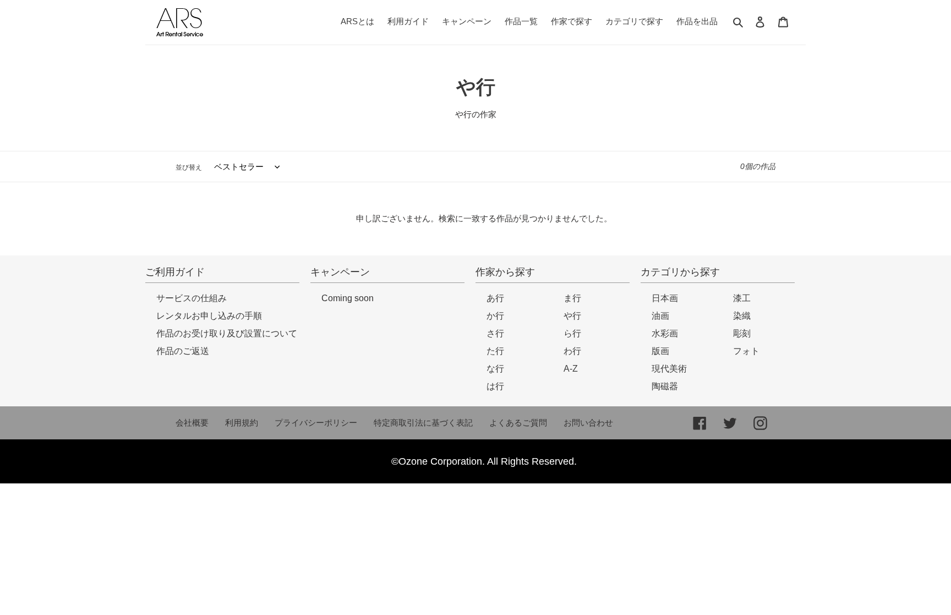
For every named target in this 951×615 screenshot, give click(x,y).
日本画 (665, 298)
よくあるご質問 (518, 422)
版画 (660, 351)
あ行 (495, 298)
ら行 (572, 333)
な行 (495, 368)
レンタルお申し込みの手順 (209, 315)
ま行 (572, 298)
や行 (572, 315)
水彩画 (665, 333)
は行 (495, 386)
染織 (742, 315)
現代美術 (669, 368)
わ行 (572, 351)
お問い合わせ (588, 422)
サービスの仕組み (191, 298)
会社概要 (192, 422)
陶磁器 (665, 386)
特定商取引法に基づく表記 (423, 422)
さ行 (495, 333)
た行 (495, 351)
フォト (746, 351)
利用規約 (241, 422)
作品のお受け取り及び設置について (226, 333)
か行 (495, 315)
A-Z (571, 368)
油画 (660, 315)
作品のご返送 (182, 351)
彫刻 (742, 333)
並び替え (189, 167)
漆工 (742, 298)
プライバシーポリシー (316, 422)
